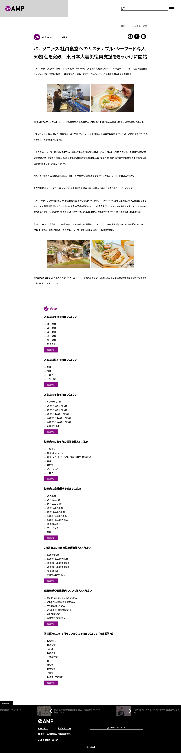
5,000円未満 (53, 554)
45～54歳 (51, 336)
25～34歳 (51, 327)
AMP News (46, 37)
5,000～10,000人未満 (57, 520)
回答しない (52, 379)
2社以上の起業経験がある (59, 609)
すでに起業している (56, 605)
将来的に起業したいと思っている (62, 597)
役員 (49, 460)
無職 (49, 532)
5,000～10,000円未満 (57, 558)
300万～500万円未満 (57, 405)
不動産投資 (52, 656)
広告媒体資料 (64, 734)
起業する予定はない (56, 618)
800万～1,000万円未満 (58, 413)
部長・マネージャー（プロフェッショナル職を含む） (69, 456)
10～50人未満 (53, 499)
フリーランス (52, 468)
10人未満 (51, 495)
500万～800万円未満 (57, 409)
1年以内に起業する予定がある (61, 601)
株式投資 (51, 644)
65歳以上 (51, 344)
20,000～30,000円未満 (58, 566)
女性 (49, 370)
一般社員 (51, 448)
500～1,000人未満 (56, 511)
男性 (49, 366)
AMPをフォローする (118, 727)
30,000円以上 (53, 571)
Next (129, 711)
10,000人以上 (53, 523)
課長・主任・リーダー (56, 452)
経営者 (50, 464)
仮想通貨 (51, 652)
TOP (123, 26)
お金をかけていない (56, 575)
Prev (51, 711)
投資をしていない (55, 677)
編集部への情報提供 (47, 734)
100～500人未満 (55, 507)
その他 (50, 374)
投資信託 (51, 640)
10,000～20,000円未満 (58, 562)
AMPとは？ (43, 728)
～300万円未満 (54, 401)
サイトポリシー (64, 728)
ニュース (130, 26)
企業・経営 (141, 26)
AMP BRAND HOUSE (48, 740)
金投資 (50, 665)
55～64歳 (51, 340)
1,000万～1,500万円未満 (59, 417)
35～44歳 (51, 331)
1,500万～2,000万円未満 (59, 421)
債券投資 (51, 669)
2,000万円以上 (54, 426)
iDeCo (50, 648)
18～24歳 (51, 323)
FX (48, 661)
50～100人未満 (54, 503)
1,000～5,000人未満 (57, 516)
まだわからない (54, 613)
